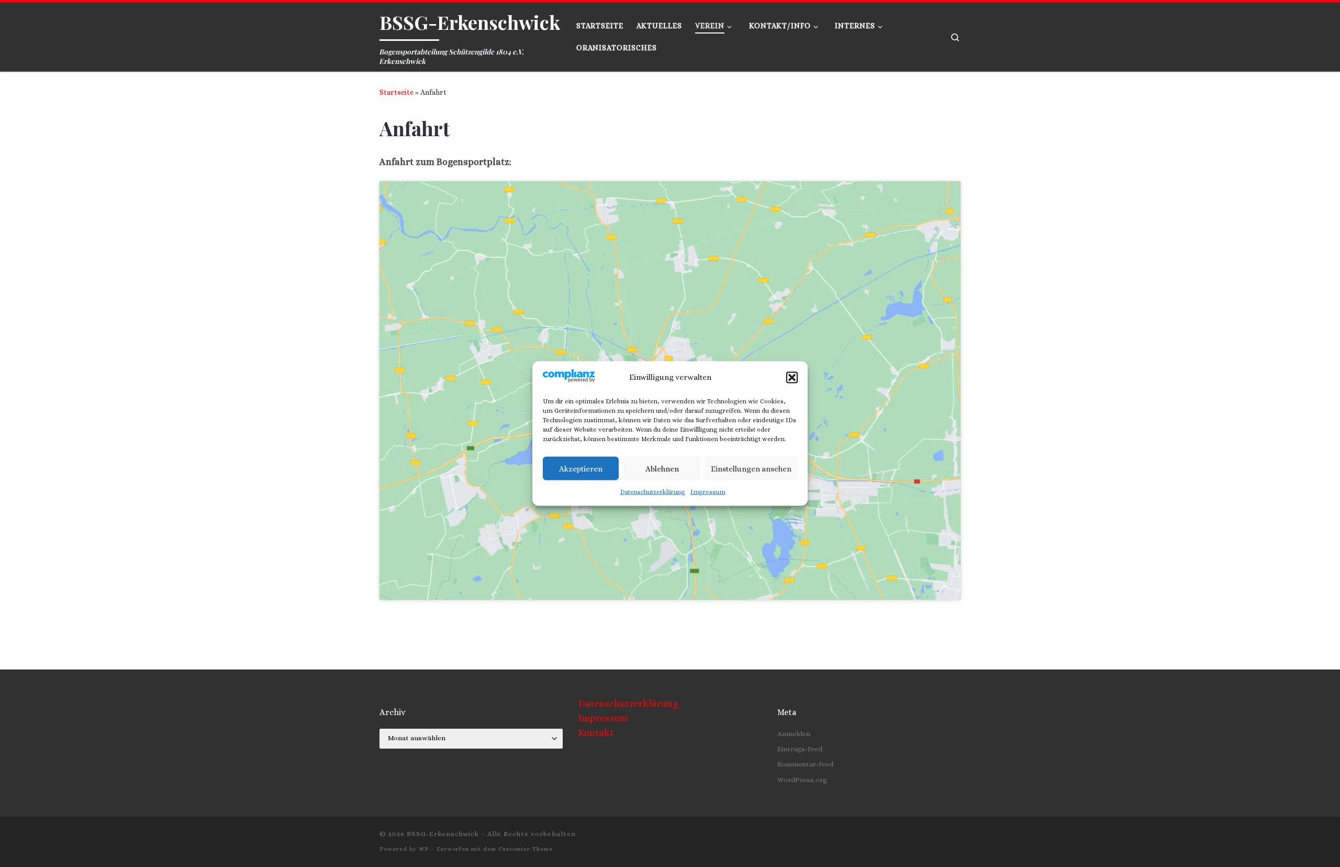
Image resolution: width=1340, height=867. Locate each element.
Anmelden (793, 734)
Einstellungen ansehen (751, 468)
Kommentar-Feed (805, 764)
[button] (792, 377)
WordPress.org (802, 780)
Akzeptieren (580, 468)
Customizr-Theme (525, 849)
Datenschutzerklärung (652, 492)
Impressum (707, 492)
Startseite (396, 92)
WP (424, 849)
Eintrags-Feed (799, 749)
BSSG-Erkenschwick (443, 834)
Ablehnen (662, 468)
